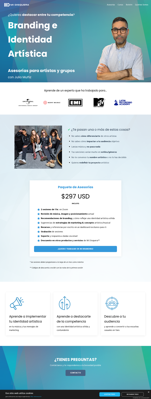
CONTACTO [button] (75, 373)
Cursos (120, 4)
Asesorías (111, 4)
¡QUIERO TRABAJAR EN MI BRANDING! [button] (75, 249)
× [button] (148, 392)
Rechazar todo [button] (133, 394)
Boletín (129, 4)
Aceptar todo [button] (109, 394)
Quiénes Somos (141, 4)
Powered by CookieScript (141, 398)
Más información (36, 396)
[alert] (75, 394)
